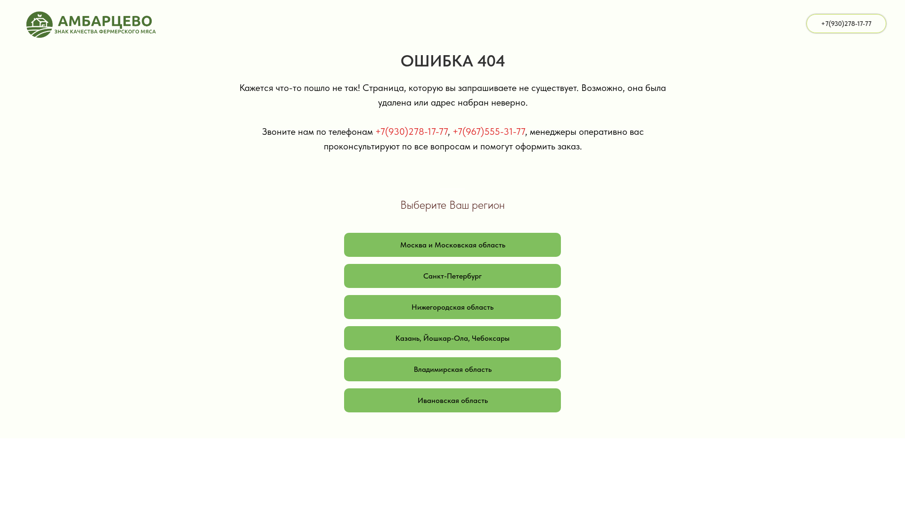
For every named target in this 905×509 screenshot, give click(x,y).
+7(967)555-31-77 (488, 131)
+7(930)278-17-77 (411, 131)
